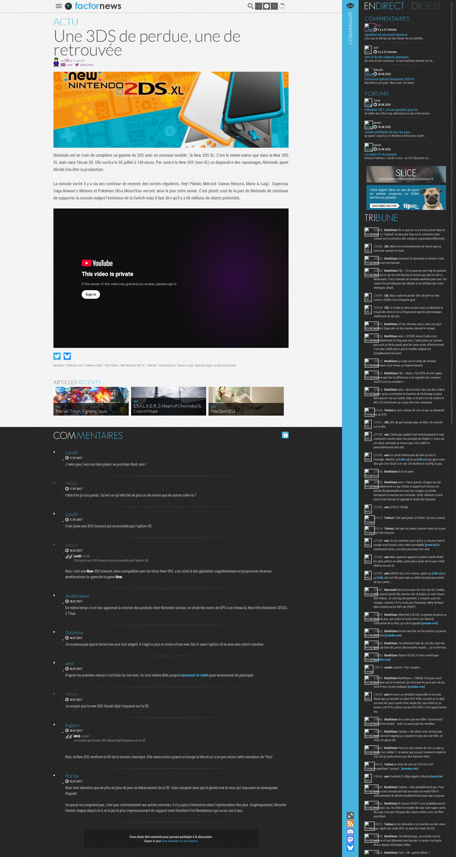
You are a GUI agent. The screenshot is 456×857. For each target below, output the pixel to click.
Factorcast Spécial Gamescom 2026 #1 (390, 79)
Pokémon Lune (74, 365)
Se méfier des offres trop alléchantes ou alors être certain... (398, 113)
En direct (384, 5)
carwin (377, 122)
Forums (377, 93)
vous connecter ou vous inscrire (179, 841)
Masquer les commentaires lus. (285, 435)
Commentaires (387, 18)
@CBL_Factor (86, 64)
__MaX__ (379, 25)
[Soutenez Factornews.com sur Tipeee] (406, 209)
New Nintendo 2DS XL (132, 365)
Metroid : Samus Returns (161, 365)
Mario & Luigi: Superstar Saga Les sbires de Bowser (207, 365)
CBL (67, 60)
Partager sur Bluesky (67, 356)
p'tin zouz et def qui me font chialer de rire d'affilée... (394, 38)
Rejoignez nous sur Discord (350, 831)
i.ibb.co (404, 459)
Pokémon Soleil (93, 365)
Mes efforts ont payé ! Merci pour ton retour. (390, 83)
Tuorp (377, 100)
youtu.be (431, 545)
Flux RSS (350, 823)
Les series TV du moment (381, 154)
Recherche (250, 6)
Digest (426, 5)
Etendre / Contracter (350, 815)
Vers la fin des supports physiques (386, 57)
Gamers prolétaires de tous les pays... (388, 132)
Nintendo (58, 365)
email (69, 64)
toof (376, 47)
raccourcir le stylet (195, 674)
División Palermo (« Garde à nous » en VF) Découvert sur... (398, 158)
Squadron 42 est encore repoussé (386, 35)
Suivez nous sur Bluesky (350, 847)
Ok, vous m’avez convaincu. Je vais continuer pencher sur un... (399, 60)
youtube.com (429, 623)
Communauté (350, 405)
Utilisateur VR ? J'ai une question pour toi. (391, 110)
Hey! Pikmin (111, 365)
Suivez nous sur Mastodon (350, 839)
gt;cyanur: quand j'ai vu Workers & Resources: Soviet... (395, 135)
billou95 (378, 70)
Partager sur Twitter (57, 356)
